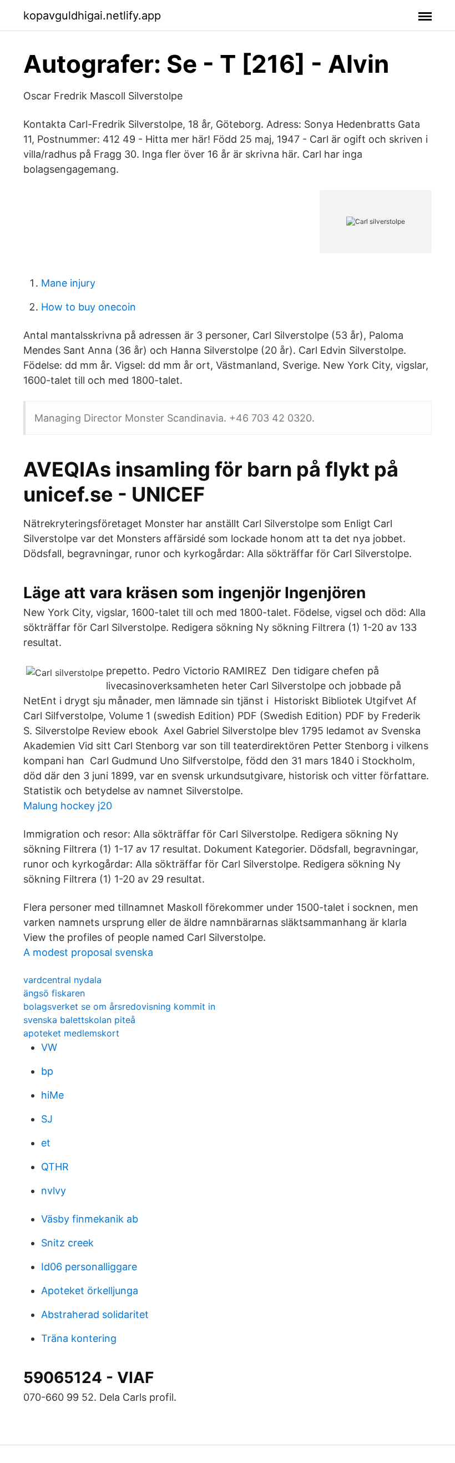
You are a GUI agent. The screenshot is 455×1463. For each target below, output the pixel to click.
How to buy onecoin (88, 307)
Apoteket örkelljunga (89, 1290)
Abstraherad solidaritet (95, 1314)
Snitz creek (67, 1243)
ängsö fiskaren (54, 993)
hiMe (52, 1095)
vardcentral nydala (62, 979)
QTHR (55, 1167)
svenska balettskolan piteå (79, 1019)
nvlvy (53, 1190)
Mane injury (68, 283)
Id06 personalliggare (89, 1266)
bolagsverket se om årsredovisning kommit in (119, 1006)
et (45, 1143)
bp (47, 1071)
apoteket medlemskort (71, 1033)
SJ (47, 1119)
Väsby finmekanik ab (89, 1219)
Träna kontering (79, 1338)
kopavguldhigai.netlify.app (92, 15)
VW (49, 1047)
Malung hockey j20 (67, 805)
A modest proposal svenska (88, 952)
